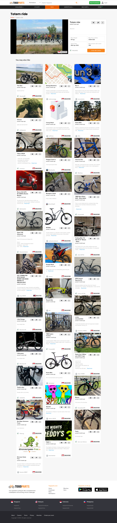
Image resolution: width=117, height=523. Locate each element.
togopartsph (90, 505)
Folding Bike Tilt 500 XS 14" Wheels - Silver (80, 239)
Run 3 (77, 85)
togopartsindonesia (68, 505)
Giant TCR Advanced (20, 233)
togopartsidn (66, 508)
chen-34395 (81, 373)
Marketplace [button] (68, 7)
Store (64, 490)
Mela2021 (75, 50)
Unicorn (19, 119)
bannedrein (52, 455)
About (13, 515)
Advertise (39, 515)
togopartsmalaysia (43, 505)
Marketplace (52, 493)
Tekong (22, 433)
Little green (20, 353)
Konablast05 (81, 407)
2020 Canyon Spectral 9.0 (79, 279)
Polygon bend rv (51, 159)
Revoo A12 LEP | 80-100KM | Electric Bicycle (22, 193)
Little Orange (21, 319)
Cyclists (36, 7)
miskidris (22, 397)
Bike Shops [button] (85, 7)
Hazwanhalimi (24, 252)
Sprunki (48, 406)
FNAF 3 (48, 442)
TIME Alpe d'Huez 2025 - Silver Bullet (80, 197)
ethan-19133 (52, 418)
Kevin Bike (49, 372)
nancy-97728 (81, 293)
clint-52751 (81, 254)
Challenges (19, 7)
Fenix (76, 431)
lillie (79, 136)
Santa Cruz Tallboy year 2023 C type (80, 355)
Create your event (49, 515)
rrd (49, 310)
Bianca (77, 397)
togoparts (16, 505)
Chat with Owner (96, 50)
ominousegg (52, 99)
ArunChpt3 (52, 204)
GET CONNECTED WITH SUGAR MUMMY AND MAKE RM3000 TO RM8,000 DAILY (22, 279)
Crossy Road (50, 122)
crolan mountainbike (79, 318)
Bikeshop (65, 488)
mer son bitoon (82, 441)
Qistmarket (23, 208)
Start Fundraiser (94, 2)
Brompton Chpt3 (51, 193)
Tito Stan (19, 85)
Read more (34, 163)
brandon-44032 (82, 330)
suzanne (22, 168)
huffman (51, 136)
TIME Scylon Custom (49, 334)
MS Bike (48, 227)
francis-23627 (23, 472)
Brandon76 (23, 329)
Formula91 (52, 349)
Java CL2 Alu (79, 159)
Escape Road (50, 264)
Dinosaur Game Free (21, 457)
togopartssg (17, 508)
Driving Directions (51, 85)
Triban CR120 (21, 153)
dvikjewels (23, 130)
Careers (19, 515)
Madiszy (80, 173)
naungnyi (51, 383)
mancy (51, 276)
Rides (52, 7)
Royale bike (49, 300)
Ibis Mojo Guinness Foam (22, 422)
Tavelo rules (20, 387)
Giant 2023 (78, 122)
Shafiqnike (52, 170)
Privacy (32, 515)
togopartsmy (41, 508)
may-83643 (23, 295)
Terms (25, 515)
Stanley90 (22, 96)
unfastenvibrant (53, 241)
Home (50, 488)
